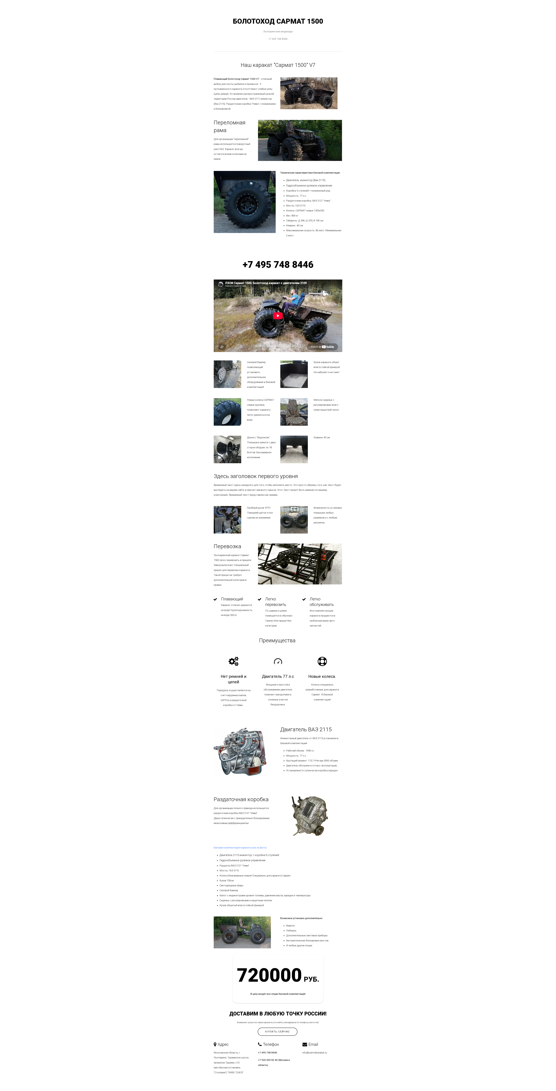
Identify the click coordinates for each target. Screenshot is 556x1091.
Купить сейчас (277, 1031)
